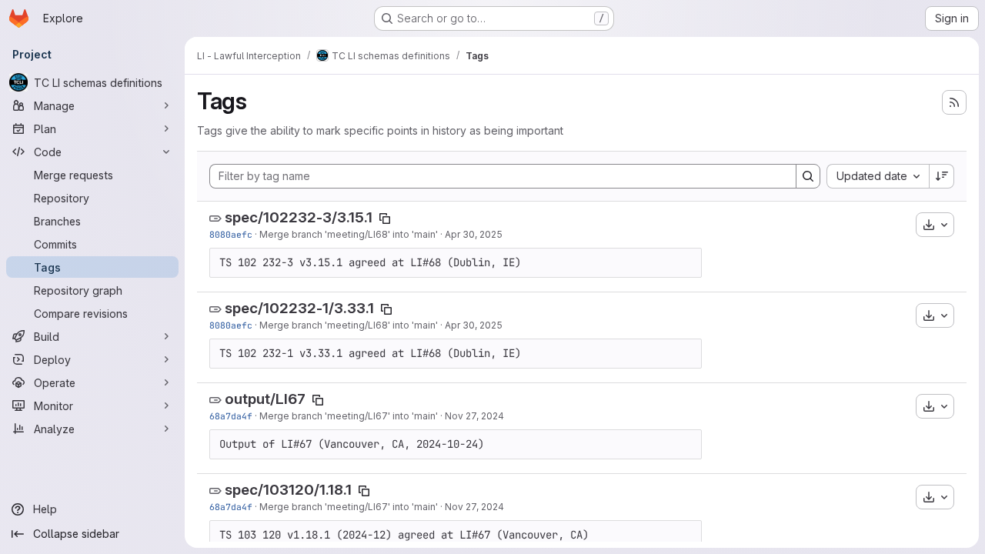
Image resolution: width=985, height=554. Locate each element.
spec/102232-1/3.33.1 (299, 308)
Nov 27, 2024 (474, 416)
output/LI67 (265, 399)
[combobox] (877, 176)
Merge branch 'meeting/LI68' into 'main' (348, 234)
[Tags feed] (954, 102)
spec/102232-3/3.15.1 (298, 217)
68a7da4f (230, 416)
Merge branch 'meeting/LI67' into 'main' (348, 416)
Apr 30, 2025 (474, 234)
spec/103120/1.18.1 (288, 490)
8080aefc (230, 234)
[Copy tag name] (385, 218)
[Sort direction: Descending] (942, 176)
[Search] (808, 176)
